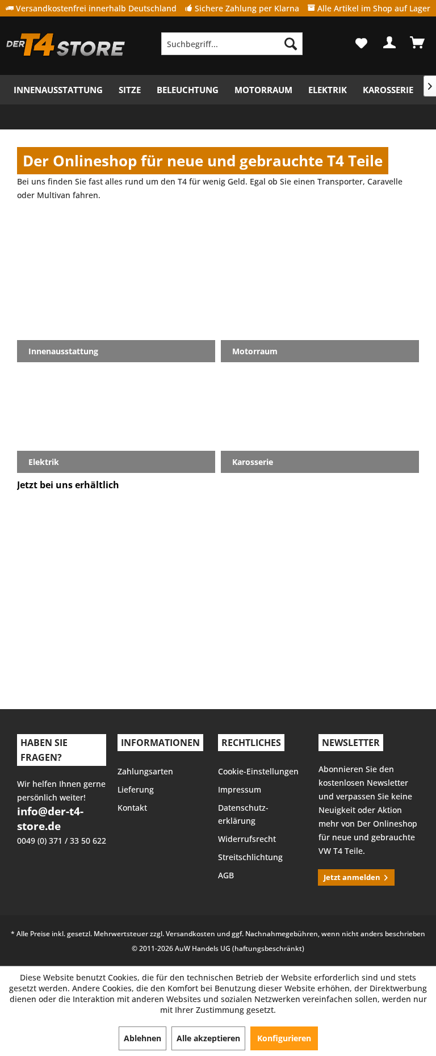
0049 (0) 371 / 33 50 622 (61, 840)
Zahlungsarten (145, 771)
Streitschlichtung (250, 857)
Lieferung (136, 789)
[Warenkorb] (417, 42)
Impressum (239, 789)
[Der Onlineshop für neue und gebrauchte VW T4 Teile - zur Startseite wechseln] (66, 46)
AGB (226, 875)
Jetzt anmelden (352, 877)
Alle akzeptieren (208, 1038)
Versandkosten (190, 933)
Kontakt (132, 807)
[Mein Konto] (390, 42)
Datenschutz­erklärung (243, 814)
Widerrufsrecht (247, 838)
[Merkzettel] (362, 43)
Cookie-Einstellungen (258, 771)
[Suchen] (291, 43)
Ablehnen (142, 1038)
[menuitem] (232, 43)
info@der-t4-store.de (50, 818)
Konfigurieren (284, 1038)
